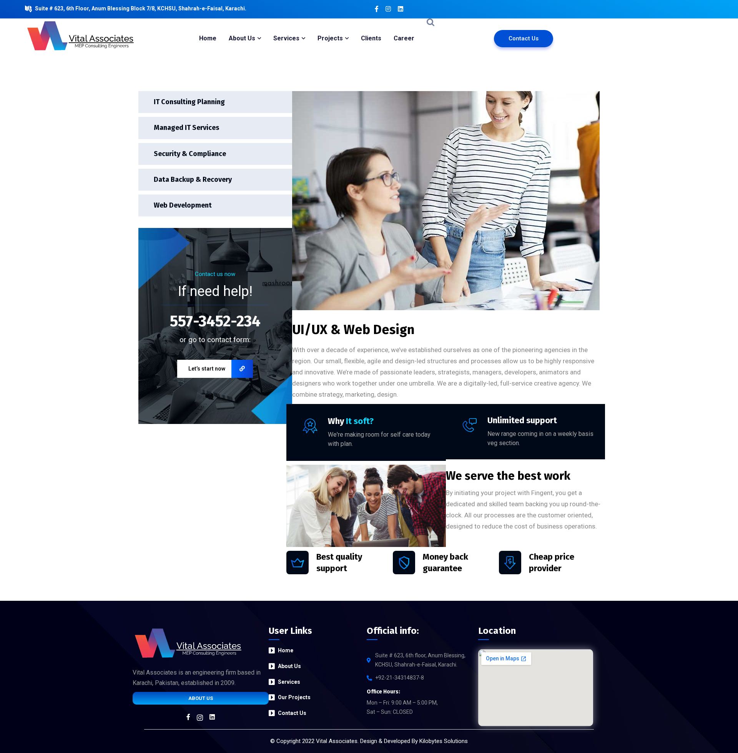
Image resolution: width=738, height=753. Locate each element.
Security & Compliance (190, 154)
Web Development (183, 205)
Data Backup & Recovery (193, 179)
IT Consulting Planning (189, 102)
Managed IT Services (186, 127)
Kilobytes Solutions (443, 741)
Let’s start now (206, 369)
